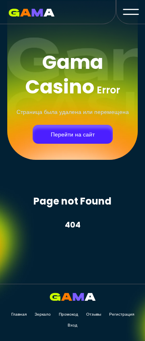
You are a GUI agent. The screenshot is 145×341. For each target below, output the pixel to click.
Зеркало (43, 314)
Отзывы (93, 314)
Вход (72, 325)
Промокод (68, 314)
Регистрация (121, 314)
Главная (19, 314)
